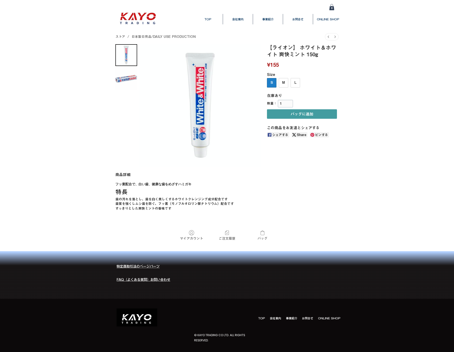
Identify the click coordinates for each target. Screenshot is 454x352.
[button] (331, 7)
